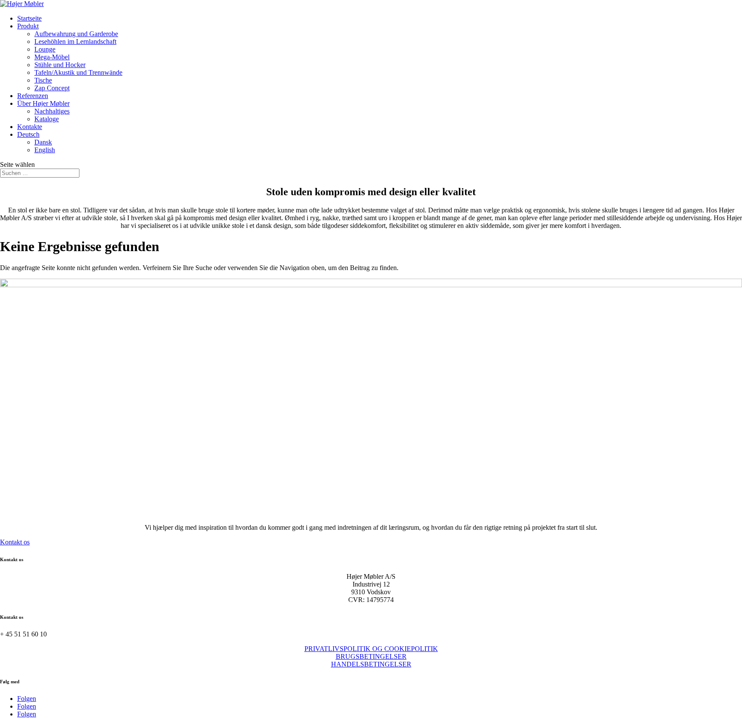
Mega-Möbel (52, 57)
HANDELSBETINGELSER (371, 664)
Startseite (29, 18)
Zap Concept (52, 88)
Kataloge (46, 119)
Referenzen (32, 95)
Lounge (44, 49)
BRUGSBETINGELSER (371, 656)
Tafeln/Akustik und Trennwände (78, 72)
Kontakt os (15, 542)
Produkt (28, 26)
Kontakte (29, 126)
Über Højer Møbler (43, 103)
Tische (43, 80)
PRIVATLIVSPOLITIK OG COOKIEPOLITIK (371, 648)
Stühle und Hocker (59, 64)
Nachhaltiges (52, 111)
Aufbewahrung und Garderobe (76, 33)
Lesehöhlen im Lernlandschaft (75, 41)
